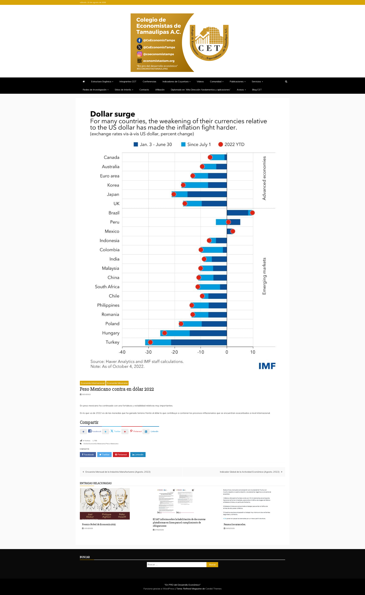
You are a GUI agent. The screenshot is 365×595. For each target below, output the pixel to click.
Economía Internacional (93, 383)
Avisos (240, 89)
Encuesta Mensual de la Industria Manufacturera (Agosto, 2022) (118, 471)
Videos (200, 81)
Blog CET (257, 89)
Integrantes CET (127, 81)
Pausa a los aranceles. (235, 524)
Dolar (86, 444)
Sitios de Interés (123, 89)
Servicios (256, 81)
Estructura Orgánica (101, 81)
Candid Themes (213, 588)
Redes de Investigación (95, 89)
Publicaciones (237, 81)
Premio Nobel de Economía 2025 (99, 524)
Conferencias (149, 81)
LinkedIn (138, 454)
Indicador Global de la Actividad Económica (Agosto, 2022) (250, 471)
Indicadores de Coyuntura (175, 81)
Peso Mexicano (112, 444)
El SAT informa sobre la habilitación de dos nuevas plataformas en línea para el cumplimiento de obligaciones (179, 523)
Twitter (105, 454)
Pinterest (122, 454)
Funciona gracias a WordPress (159, 588)
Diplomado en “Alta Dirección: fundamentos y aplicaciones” (201, 89)
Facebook (88, 454)
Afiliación (160, 89)
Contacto (144, 89)
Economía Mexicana (117, 383)
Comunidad (215, 81)
